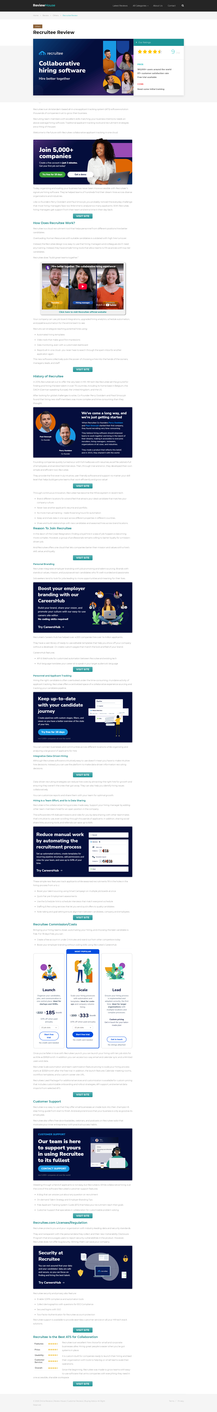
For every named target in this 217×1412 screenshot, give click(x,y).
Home (35, 15)
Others (56, 15)
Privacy (181, 1401)
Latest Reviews (120, 6)
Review (46, 15)
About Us (157, 6)
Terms (171, 1401)
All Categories (139, 6)
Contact (172, 6)
